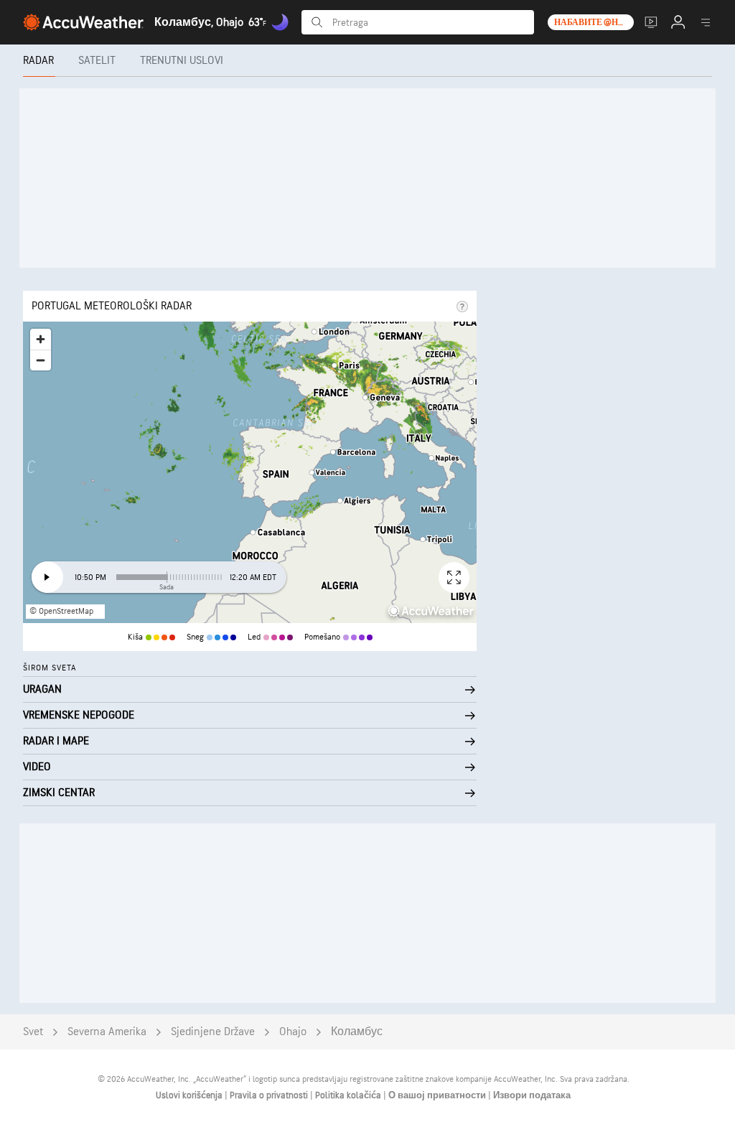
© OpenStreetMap (61, 611)
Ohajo (292, 1032)
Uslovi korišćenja (190, 1095)
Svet (33, 1032)
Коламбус (357, 1032)
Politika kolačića (349, 1095)
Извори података (532, 1095)
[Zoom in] (40, 339)
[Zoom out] (40, 360)
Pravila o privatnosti (270, 1095)
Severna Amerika (106, 1032)
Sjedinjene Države (213, 1032)
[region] (250, 472)
